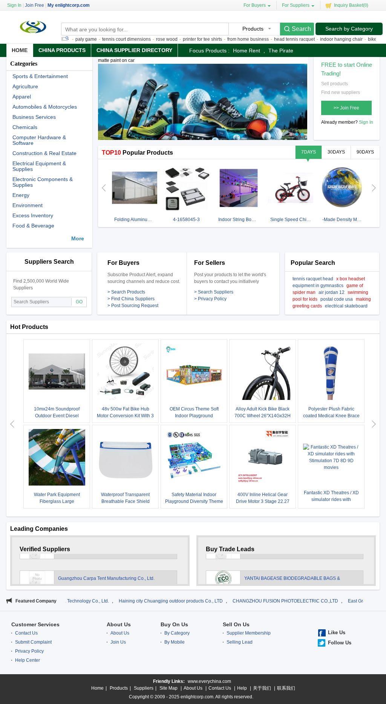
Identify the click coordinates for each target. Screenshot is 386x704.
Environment (27, 205)
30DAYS (336, 152)
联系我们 (286, 688)
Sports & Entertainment (40, 76)
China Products (62, 50)
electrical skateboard (346, 306)
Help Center (27, 660)
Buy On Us (174, 624)
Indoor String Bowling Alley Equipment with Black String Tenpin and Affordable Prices (239, 219)
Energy (20, 195)
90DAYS (365, 152)
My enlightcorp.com (68, 5)
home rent (246, 51)
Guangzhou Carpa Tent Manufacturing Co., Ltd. (107, 569)
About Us (119, 624)
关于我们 (262, 688)
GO (79, 301)
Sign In (366, 122)
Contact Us (26, 633)
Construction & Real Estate (44, 153)
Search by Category (349, 29)
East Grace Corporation (337, 601)
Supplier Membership (249, 633)
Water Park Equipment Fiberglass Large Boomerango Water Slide (57, 501)
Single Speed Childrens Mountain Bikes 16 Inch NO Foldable (291, 219)
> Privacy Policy (210, 298)
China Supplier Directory (134, 50)
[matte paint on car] (202, 105)
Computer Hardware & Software (39, 140)
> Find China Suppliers (131, 298)
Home (20, 50)
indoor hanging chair (324, 39)
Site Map (168, 688)
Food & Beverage (33, 226)
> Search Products (126, 292)
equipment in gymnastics (318, 285)
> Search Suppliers (213, 292)
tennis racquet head (313, 278)
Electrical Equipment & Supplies (39, 166)
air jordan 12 (332, 292)
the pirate (280, 51)
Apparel (21, 97)
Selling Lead (240, 642)
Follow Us (339, 643)
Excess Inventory (32, 215)
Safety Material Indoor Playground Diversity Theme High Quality (194, 501)
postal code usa (336, 299)
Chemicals (24, 127)
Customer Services (35, 624)
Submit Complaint (33, 642)
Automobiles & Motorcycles (44, 107)
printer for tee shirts (185, 39)
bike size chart (366, 39)
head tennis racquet (277, 39)
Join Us (118, 642)
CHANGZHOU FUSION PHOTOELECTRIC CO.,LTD (250, 601)
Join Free (34, 5)
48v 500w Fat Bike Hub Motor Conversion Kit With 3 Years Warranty (125, 415)
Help (242, 688)
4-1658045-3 (186, 219)
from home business (231, 39)
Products (119, 688)
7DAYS (308, 152)
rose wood (150, 39)
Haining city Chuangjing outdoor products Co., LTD (136, 601)
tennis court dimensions (110, 39)
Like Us (336, 632)
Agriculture (25, 86)
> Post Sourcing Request (132, 305)
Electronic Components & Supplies (42, 182)
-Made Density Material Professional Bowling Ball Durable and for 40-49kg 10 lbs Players (343, 219)
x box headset (350, 278)
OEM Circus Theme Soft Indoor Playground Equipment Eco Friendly (194, 415)
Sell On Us (236, 624)
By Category (177, 633)
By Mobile (174, 642)
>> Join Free (346, 108)
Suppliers (143, 688)
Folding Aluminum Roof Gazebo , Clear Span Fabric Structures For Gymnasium (135, 219)
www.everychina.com (209, 681)
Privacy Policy (29, 651)
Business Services (34, 117)
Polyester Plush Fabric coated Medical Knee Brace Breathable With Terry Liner (331, 415)
